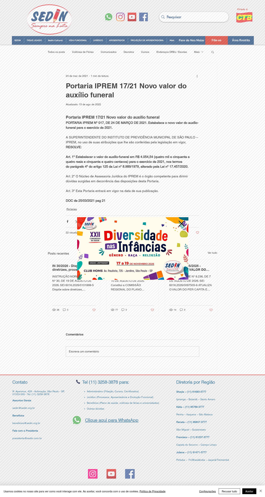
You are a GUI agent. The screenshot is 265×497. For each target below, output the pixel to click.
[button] (181, 223)
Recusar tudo (229, 491)
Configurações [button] (207, 491)
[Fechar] (261, 491)
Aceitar (249, 491)
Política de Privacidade (152, 491)
